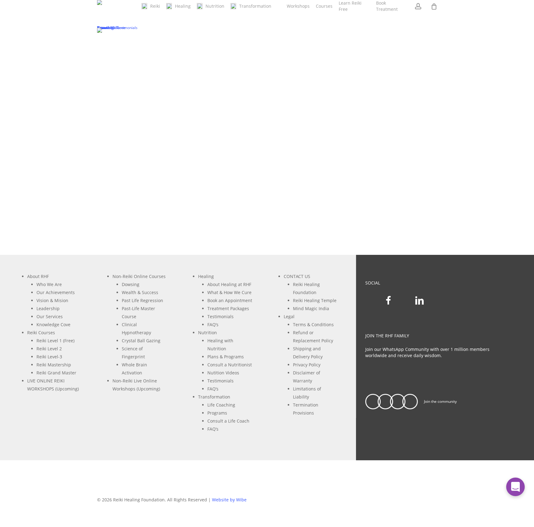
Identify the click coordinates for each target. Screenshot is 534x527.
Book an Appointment (229, 300)
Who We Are (49, 284)
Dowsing (130, 284)
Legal (289, 316)
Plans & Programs (225, 357)
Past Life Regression (142, 300)
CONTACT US (297, 276)
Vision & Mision (52, 300)
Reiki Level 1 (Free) (55, 341)
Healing (206, 276)
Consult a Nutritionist (229, 365)
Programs (217, 413)
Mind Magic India (311, 308)
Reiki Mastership (53, 365)
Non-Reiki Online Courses (139, 276)
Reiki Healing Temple (315, 300)
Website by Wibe (229, 500)
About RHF (38, 276)
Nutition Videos (223, 373)
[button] (412, 377)
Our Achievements (55, 292)
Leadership (48, 308)
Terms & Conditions (313, 324)
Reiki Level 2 (49, 349)
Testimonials (220, 316)
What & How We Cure (229, 292)
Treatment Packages (228, 308)
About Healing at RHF (229, 284)
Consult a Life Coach (228, 421)
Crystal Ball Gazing (141, 341)
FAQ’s (212, 324)
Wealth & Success (140, 292)
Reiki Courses (41, 332)
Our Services (49, 316)
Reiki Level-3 (49, 357)
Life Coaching (221, 405)
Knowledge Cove (53, 324)
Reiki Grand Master (56, 373)
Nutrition (207, 332)
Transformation (214, 397)
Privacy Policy (306, 365)
